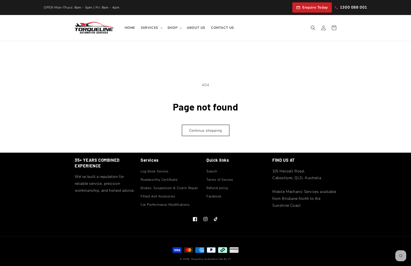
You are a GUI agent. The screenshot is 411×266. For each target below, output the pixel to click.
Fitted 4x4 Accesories (158, 196)
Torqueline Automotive (204, 259)
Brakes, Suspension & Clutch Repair (169, 188)
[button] (151, 28)
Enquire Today (315, 7)
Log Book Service (154, 171)
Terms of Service (219, 179)
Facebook (214, 196)
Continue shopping (205, 130)
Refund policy (217, 188)
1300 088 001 (353, 7)
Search (211, 171)
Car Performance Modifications (165, 204)
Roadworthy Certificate (159, 179)
